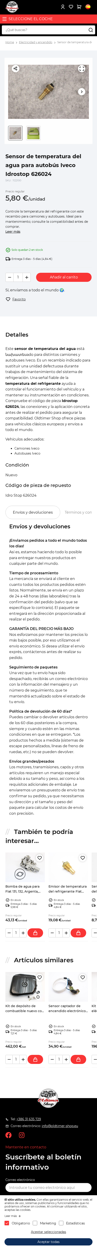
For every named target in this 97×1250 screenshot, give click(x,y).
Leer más (12, 232)
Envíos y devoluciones (33, 512)
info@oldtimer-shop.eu (60, 1126)
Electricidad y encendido (35, 42)
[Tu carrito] (79, 6)
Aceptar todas (48, 1242)
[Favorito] (39, 858)
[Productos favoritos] (70, 6)
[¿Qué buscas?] (90, 29)
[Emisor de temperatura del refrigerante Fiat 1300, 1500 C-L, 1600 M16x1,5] (68, 867)
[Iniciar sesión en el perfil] (62, 6)
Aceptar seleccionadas (48, 1232)
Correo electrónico (20, 1180)
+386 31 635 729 (28, 1119)
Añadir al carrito (64, 277)
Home (9, 42)
